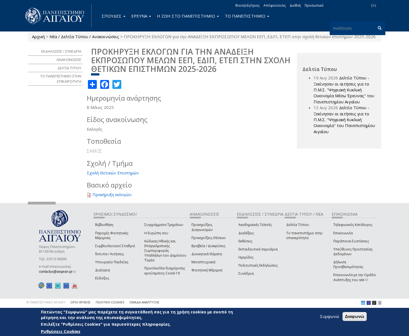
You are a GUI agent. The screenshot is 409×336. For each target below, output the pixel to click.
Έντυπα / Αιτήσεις (109, 254)
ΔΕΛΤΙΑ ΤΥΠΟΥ (69, 67)
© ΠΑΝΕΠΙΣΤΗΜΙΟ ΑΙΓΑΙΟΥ (45, 302)
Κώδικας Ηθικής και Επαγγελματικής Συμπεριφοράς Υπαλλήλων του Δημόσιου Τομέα (165, 251)
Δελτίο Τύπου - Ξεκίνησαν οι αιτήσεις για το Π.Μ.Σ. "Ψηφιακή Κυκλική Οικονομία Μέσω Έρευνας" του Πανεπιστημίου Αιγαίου (344, 89)
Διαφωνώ (354, 316)
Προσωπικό (314, 5)
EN (373, 5)
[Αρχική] (58, 15)
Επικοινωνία (343, 233)
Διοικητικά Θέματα (206, 254)
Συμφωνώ (329, 316)
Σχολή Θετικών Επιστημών (113, 173)
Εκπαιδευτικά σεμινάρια (258, 249)
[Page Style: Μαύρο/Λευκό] (380, 303)
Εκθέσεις (245, 241)
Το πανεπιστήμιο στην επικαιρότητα (304, 235)
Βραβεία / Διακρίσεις (208, 246)
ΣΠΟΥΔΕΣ (112, 16)
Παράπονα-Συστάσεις (351, 241)
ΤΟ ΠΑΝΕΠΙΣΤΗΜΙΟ (246, 16)
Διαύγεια (102, 270)
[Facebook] (49, 285)
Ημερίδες (245, 257)
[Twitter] (58, 285)
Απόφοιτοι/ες (274, 5)
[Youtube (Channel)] (75, 285)
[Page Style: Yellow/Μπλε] (368, 303)
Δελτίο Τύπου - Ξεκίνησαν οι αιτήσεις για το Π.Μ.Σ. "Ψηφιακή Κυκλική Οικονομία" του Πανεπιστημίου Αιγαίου (344, 119)
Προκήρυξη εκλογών (112, 194)
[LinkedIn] (66, 285)
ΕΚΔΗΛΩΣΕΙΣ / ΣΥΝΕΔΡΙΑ (61, 51)
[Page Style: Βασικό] (363, 303)
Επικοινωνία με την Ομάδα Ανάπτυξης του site (354, 277)
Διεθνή (295, 5)
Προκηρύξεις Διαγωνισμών (202, 227)
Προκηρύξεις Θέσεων (208, 237)
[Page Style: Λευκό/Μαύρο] (374, 303)
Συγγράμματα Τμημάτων (163, 224)
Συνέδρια (246, 273)
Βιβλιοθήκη (104, 224)
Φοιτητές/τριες (247, 5)
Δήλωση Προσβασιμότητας (348, 264)
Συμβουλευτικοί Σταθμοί (115, 246)
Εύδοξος (102, 278)
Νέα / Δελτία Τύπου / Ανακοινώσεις (84, 36)
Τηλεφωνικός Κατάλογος (352, 224)
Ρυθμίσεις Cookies (60, 331)
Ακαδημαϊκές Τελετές (255, 224)
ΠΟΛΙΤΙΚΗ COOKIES (110, 302)
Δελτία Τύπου (297, 224)
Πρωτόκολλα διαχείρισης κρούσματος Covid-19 (164, 270)
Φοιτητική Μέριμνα (206, 270)
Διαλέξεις (246, 233)
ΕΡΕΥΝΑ (139, 16)
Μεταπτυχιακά (203, 262)
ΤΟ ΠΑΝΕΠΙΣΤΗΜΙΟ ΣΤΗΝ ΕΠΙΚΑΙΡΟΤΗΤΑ (60, 79)
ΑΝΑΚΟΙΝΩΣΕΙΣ (68, 59)
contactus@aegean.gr (57, 272)
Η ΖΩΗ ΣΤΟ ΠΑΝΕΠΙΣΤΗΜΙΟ (186, 16)
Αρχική (38, 36)
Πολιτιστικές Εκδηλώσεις (258, 265)
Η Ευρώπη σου (156, 233)
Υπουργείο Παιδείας (111, 262)
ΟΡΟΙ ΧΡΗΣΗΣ (80, 302)
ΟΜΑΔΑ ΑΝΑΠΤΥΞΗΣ (144, 302)
